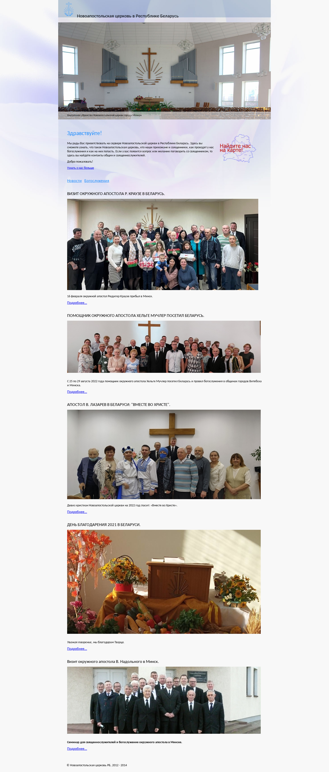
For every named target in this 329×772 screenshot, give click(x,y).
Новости (74, 181)
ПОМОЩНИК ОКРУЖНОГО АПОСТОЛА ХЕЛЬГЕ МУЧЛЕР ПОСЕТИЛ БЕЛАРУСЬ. (135, 316)
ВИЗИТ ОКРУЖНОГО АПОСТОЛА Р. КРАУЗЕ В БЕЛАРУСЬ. (116, 194)
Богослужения (96, 181)
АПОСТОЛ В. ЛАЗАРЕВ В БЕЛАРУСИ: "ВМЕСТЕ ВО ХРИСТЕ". (118, 405)
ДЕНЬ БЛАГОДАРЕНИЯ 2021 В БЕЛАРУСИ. (104, 525)
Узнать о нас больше (80, 168)
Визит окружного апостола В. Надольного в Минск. (113, 662)
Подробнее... (77, 303)
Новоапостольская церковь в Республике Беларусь (128, 16)
